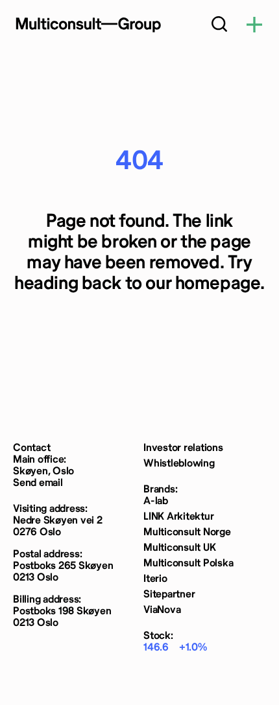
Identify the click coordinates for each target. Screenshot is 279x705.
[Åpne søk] (219, 26)
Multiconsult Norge (187, 532)
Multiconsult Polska (188, 563)
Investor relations (183, 448)
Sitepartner (169, 594)
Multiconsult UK (179, 548)
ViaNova (161, 610)
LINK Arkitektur (178, 517)
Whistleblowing (179, 463)
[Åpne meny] (254, 26)
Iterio (155, 579)
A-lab (155, 501)
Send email (38, 483)
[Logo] (87, 25)
